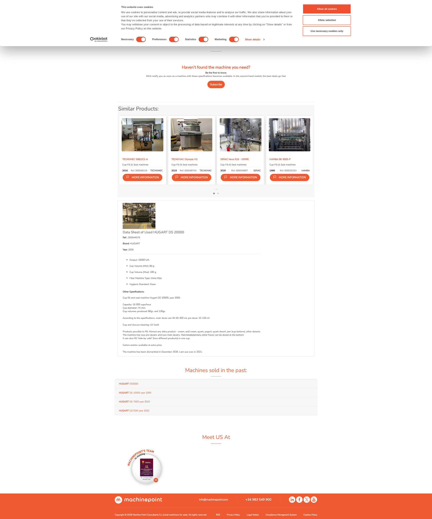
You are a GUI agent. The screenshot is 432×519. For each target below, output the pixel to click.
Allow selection (327, 20)
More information (145, 177)
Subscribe (216, 84)
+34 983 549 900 (258, 499)
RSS (218, 514)
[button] (214, 193)
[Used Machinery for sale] (138, 499)
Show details (252, 39)
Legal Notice (253, 514)
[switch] (174, 39)
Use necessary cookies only (326, 31)
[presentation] (214, 189)
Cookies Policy (310, 514)
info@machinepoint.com (213, 499)
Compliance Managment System (281, 514)
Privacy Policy (233, 514)
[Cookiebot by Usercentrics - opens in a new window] (99, 39)
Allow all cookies (327, 8)
